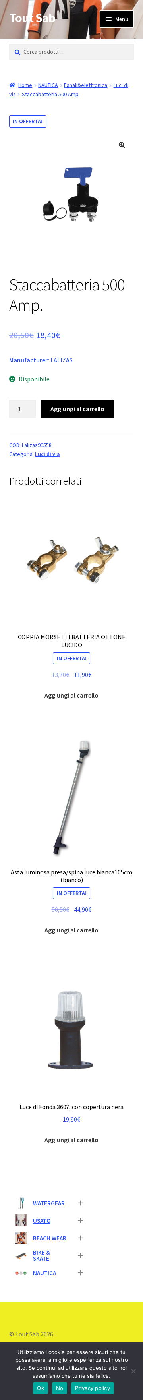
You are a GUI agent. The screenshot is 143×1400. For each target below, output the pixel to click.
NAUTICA (48, 85)
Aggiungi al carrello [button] (71, 695)
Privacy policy (92, 1388)
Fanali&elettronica (85, 85)
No (60, 1388)
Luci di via (47, 454)
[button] (122, 145)
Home (25, 85)
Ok (40, 1388)
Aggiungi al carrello (77, 409)
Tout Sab (32, 18)
